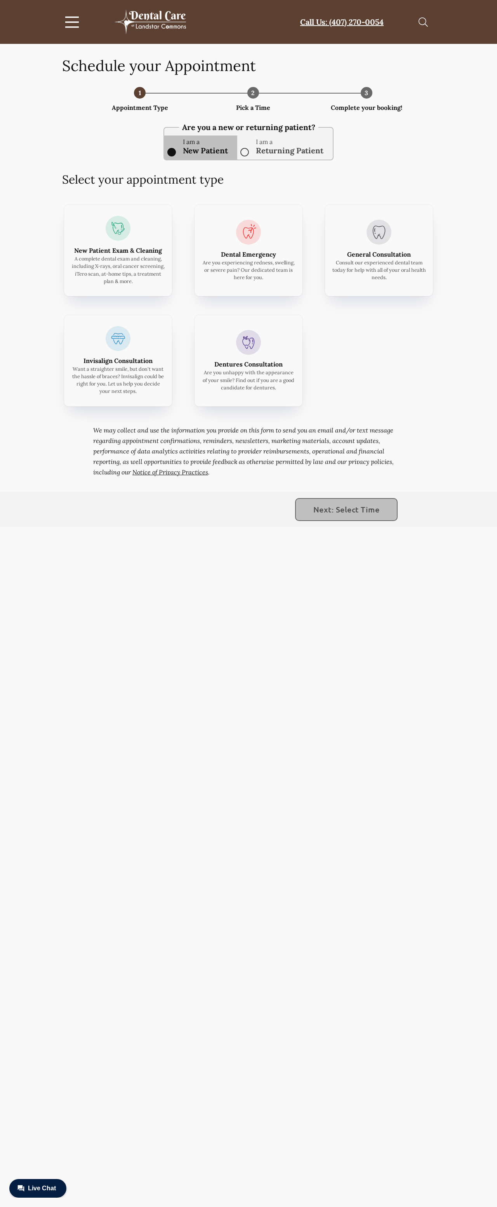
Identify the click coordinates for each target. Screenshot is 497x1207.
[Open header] (73, 22)
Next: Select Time (346, 509)
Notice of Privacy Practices (170, 472)
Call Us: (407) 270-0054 (342, 22)
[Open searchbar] (423, 22)
